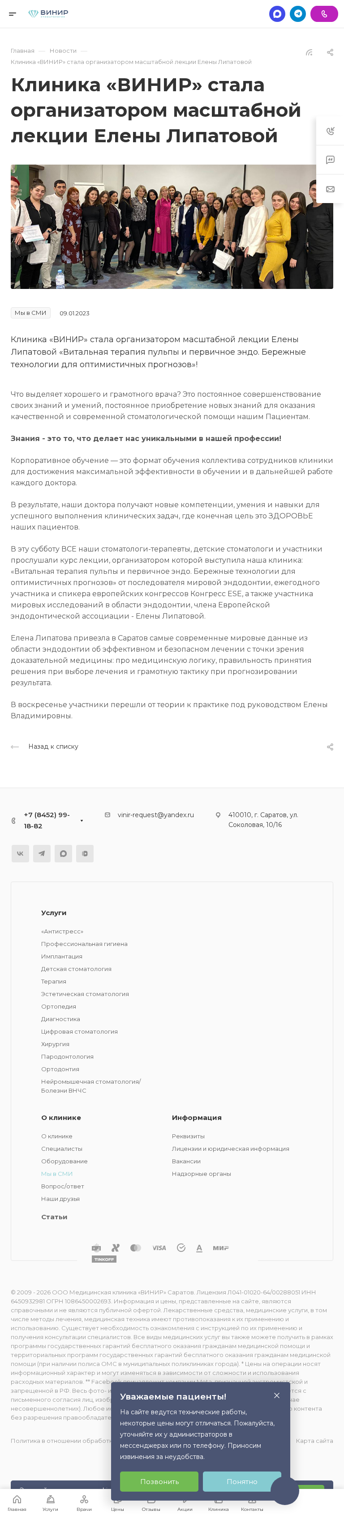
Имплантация (61, 956)
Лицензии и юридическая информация (230, 1148)
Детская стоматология (76, 968)
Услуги (54, 912)
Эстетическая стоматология (85, 993)
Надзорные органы (201, 1173)
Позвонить (159, 1481)
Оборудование (64, 1161)
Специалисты (61, 1148)
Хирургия (55, 1044)
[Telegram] (298, 14)
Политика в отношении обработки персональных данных (98, 1440)
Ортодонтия (60, 1069)
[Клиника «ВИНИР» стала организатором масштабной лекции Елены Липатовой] (172, 226)
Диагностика (60, 1018)
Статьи (54, 1217)
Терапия (53, 981)
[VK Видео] (85, 853)
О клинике (61, 1117)
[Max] (277, 14)
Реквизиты (188, 1136)
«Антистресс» (62, 931)
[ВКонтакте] (20, 853)
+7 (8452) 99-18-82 (47, 820)
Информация (197, 1117)
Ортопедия (58, 1006)
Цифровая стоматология (79, 1031)
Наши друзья (60, 1198)
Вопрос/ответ (62, 1186)
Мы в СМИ (57, 1173)
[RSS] (309, 51)
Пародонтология (67, 1056)
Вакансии (186, 1161)
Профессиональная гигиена (84, 943)
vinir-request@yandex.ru (156, 815)
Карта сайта (314, 1440)
